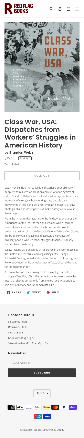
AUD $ (41, 393)
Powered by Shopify (54, 429)
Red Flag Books (36, 429)
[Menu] (77, 8)
